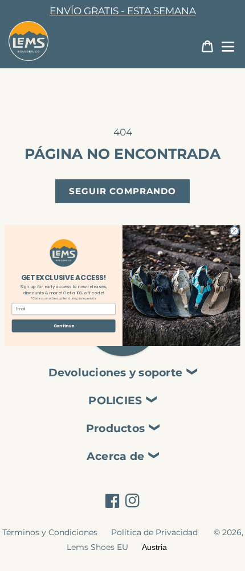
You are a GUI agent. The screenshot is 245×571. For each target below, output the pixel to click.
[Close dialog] (234, 231)
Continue (64, 325)
